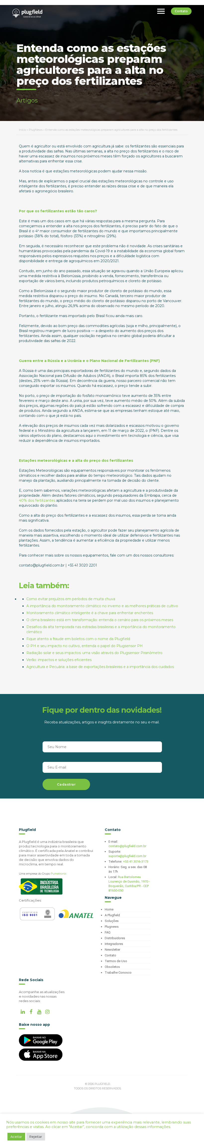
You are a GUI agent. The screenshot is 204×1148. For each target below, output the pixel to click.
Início (22, 129)
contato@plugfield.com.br (127, 846)
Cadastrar (66, 784)
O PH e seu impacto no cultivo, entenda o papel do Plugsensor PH (84, 646)
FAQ (107, 932)
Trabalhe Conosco (118, 972)
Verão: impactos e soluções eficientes (59, 660)
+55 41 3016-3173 (135, 861)
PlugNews (36, 129)
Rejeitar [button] (35, 1137)
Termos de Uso (116, 961)
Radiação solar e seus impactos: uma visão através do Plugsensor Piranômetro (94, 653)
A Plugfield (112, 915)
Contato (181, 11)
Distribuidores (115, 938)
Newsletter (112, 949)
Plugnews (112, 926)
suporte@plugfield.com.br (127, 856)
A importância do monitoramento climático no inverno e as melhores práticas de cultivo (102, 606)
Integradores (114, 944)
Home (109, 909)
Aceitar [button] (16, 1137)
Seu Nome (57, 747)
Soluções (112, 921)
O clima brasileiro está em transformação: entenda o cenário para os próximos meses (99, 620)
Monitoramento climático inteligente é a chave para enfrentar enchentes (89, 613)
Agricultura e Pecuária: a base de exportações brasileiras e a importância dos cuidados (100, 667)
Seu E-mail (57, 767)
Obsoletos (112, 967)
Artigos (27, 100)
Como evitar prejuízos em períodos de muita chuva (70, 599)
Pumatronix (58, 873)
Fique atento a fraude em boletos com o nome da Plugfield (78, 639)
